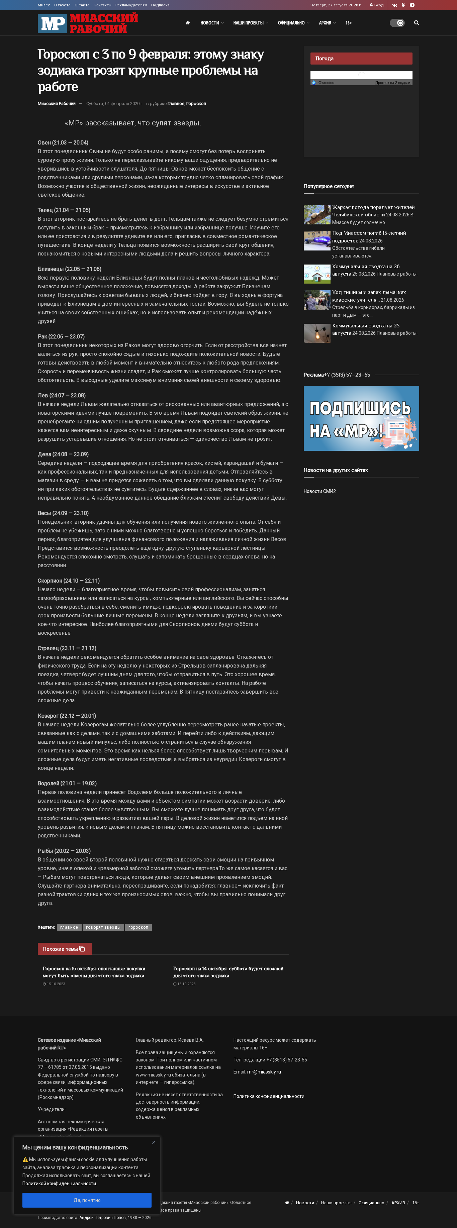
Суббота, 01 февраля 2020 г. (114, 103)
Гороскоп (196, 103)
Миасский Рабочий (57, 103)
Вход (378, 5)
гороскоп (138, 927)
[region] (87, 1175)
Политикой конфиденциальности (59, 1183)
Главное (176, 103)
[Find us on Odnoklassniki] (403, 5)
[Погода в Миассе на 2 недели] (393, 83)
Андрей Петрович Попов (102, 1217)
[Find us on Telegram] (412, 5)
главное (69, 927)
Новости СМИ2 (320, 491)
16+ (349, 22)
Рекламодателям (131, 5)
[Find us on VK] (394, 5)
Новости (210, 22)
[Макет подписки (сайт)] (361, 418)
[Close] (154, 1142)
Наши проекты (249, 22)
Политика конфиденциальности (269, 1096)
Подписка (160, 5)
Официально (291, 22)
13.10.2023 (185, 984)
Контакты (102, 5)
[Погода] (323, 82)
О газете (62, 5)
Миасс (44, 5)
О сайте (82, 5)
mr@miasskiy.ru (263, 1071)
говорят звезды (103, 927)
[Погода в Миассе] (362, 74)
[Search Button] (416, 22)
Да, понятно (87, 1200)
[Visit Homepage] (88, 22)
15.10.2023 (55, 984)
